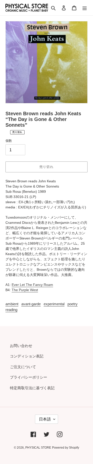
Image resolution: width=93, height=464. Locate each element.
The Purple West (25, 290)
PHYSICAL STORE (38, 447)
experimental (54, 304)
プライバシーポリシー (28, 377)
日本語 (45, 419)
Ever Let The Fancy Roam (32, 285)
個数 (8, 141)
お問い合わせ (21, 346)
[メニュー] (84, 7)
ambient (11, 304)
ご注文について (23, 367)
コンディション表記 (26, 356)
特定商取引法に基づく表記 (32, 388)
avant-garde (31, 304)
